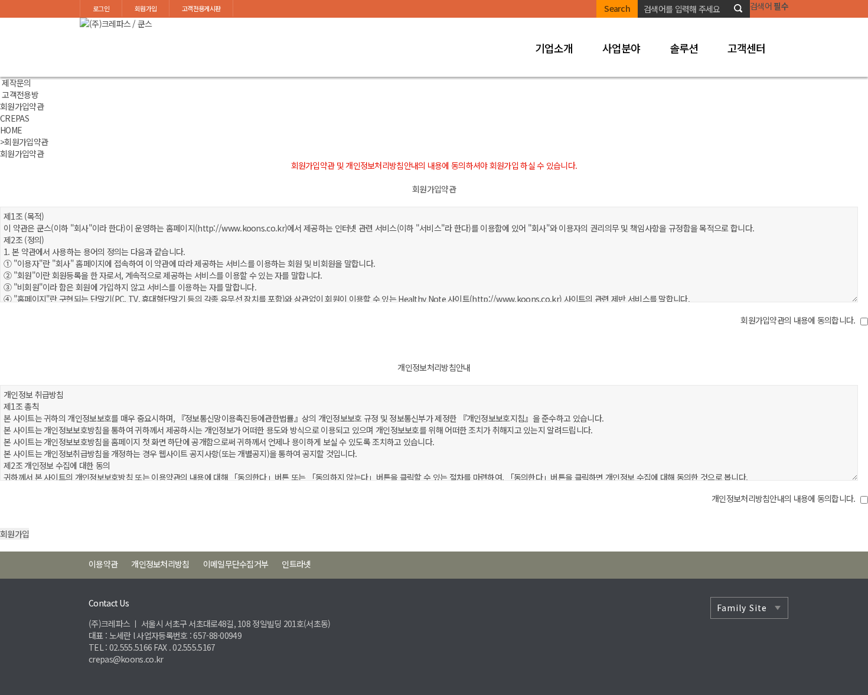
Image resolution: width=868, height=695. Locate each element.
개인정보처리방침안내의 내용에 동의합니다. (784, 498)
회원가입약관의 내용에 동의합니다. (797, 320)
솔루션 (684, 48)
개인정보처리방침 (160, 564)
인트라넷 (296, 564)
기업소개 (554, 48)
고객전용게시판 (201, 8)
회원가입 (145, 8)
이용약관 (103, 564)
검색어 (769, 6)
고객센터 (746, 48)
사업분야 (621, 48)
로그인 (101, 8)
